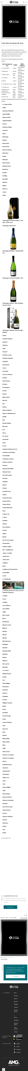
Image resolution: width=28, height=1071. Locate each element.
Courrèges (5, 371)
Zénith (4, 833)
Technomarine (6, 771)
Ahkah (4, 107)
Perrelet (5, 699)
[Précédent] (21, 915)
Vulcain (4, 826)
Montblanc (5, 644)
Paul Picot (5, 690)
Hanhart (5, 524)
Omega (4, 677)
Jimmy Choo (6, 559)
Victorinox (5, 823)
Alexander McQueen (8, 111)
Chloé (4, 348)
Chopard (5, 352)
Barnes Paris (6, 146)
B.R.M (4, 133)
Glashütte (5, 481)
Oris (4, 680)
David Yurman (6, 381)
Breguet (5, 172)
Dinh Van (5, 400)
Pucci (4, 725)
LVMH (4, 612)
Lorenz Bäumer (7, 605)
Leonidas (5, 595)
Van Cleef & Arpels (8, 807)
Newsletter (16, 1020)
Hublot (4, 533)
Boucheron (5, 169)
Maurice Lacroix (7, 625)
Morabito (5, 647)
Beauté (15, 998)
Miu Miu (5, 638)
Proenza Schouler (7, 722)
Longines (5, 602)
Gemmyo (5, 465)
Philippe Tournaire (7, 703)
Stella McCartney (7, 764)
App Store (18, 1036)
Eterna (4, 433)
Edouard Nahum (7, 423)
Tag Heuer (5, 768)
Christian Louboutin (8, 358)
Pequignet (5, 696)
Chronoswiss (6, 364)
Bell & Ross (5, 153)
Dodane (5, 407)
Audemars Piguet (7, 127)
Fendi (4, 442)
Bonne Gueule (6, 163)
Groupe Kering (6, 504)
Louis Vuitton (6, 608)
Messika (5, 631)
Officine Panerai (7, 673)
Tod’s (4, 784)
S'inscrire (10, 907)
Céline (4, 195)
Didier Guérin (6, 397)
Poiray (4, 709)
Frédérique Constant (8, 459)
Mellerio (5, 628)
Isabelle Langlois (7, 546)
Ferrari (4, 446)
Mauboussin (6, 621)
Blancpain (5, 159)
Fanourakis (5, 439)
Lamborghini (6, 572)
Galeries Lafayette (7, 462)
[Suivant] (25, 915)
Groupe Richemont (7, 507)
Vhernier (5, 820)
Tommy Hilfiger (7, 787)
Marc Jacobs (6, 615)
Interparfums (6, 543)
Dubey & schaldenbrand (9, 413)
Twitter (17, 1046)
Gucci (4, 511)
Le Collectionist (7, 579)
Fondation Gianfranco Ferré (10, 449)
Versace (5, 813)
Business (16, 995)
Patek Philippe (6, 683)
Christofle (5, 361)
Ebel (4, 420)
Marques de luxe (16, 1010)
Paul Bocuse (6, 686)
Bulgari (4, 185)
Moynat (5, 657)
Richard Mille (6, 738)
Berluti (4, 156)
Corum (4, 368)
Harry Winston (6, 527)
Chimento (5, 345)
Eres (4, 429)
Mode (15, 993)
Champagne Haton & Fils (9, 225)
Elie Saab (5, 426)
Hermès (5, 530)
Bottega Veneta (7, 166)
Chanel (4, 335)
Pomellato (5, 712)
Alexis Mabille (6, 114)
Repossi (5, 735)
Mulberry (5, 660)
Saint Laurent (6, 751)
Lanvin (4, 576)
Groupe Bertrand (7, 498)
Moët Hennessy (7, 641)
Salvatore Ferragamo (8, 755)
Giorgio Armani (7, 472)
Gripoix (4, 494)
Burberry (5, 189)
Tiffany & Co (6, 777)
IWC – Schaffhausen (8, 550)
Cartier (4, 192)
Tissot (4, 781)
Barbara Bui (6, 143)
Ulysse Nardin (6, 794)
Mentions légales (16, 1023)
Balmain (5, 140)
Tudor (4, 790)
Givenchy (5, 478)
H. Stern (5, 517)
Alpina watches (7, 117)
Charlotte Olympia (7, 339)
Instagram (18, 1049)
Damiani (5, 377)
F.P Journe (5, 436)
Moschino (5, 654)
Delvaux (5, 394)
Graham (5, 488)
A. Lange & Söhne (7, 104)
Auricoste (5, 130)
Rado (4, 732)
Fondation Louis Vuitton (9, 452)
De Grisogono (6, 387)
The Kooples (6, 774)
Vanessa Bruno (6, 810)
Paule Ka (5, 693)
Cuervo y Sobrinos (7, 374)
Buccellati (5, 179)
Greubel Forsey (7, 491)
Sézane (4, 761)
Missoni (5, 634)
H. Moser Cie (6, 514)
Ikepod (4, 537)
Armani (4, 124)
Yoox (4, 829)
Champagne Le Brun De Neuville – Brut (13, 278)
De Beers (5, 384)
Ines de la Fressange (8, 540)
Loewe (4, 599)
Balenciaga (5, 137)
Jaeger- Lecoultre (7, 553)
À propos (15, 1016)
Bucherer (5, 182)
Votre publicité (16, 1028)
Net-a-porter (6, 664)
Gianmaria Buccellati (8, 468)
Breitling (5, 176)
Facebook (18, 1052)
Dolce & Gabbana (7, 410)
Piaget (4, 706)
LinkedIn (18, 1043)
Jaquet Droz (6, 556)
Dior (4, 403)
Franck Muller (6, 455)
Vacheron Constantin (8, 800)
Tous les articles (23, 918)
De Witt (4, 390)
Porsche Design (7, 716)
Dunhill (4, 416)
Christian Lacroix (7, 355)
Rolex (4, 745)
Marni (4, 618)
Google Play (18, 1039)
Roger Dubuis (6, 742)
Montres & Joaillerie (16, 1003)
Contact (16, 1031)
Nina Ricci (5, 667)
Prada (4, 719)
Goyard (4, 485)
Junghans (5, 563)
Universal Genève (7, 797)
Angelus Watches (7, 120)
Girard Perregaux (7, 475)
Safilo (4, 748)
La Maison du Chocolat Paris (10, 569)
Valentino (5, 803)
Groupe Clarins (6, 501)
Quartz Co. (5, 729)
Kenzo (4, 566)
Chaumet (5, 342)
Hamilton (5, 520)
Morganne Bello (7, 651)
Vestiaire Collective (8, 816)
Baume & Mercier (7, 150)
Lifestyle (16, 1007)
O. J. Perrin (5, 670)
